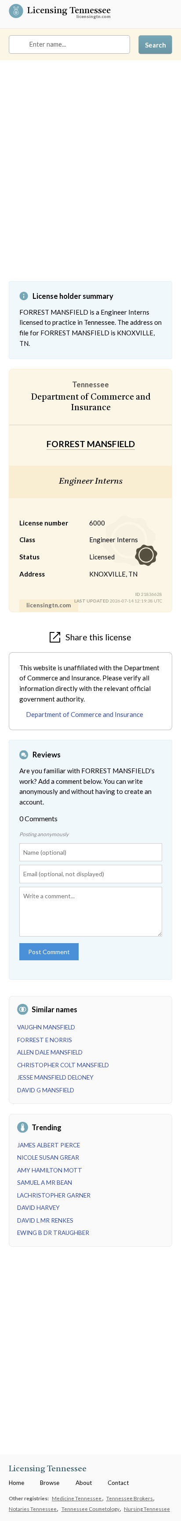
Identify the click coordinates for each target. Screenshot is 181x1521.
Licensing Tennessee (69, 11)
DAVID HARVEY (38, 1207)
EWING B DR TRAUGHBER (53, 1232)
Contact (118, 1482)
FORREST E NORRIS (44, 1039)
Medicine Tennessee (77, 1498)
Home (16, 1482)
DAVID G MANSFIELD (45, 1090)
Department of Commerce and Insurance (84, 714)
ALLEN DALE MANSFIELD (50, 1052)
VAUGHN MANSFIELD (46, 1027)
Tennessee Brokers (130, 1498)
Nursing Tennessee (147, 1509)
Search (155, 45)
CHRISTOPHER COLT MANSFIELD (63, 1065)
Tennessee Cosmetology (91, 1509)
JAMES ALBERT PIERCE (48, 1145)
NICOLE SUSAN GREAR (48, 1157)
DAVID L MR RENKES (45, 1220)
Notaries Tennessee (33, 1509)
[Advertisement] (90, 177)
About (84, 1482)
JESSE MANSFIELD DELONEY (55, 1077)
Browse (49, 1482)
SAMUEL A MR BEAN (44, 1182)
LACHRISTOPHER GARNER (53, 1195)
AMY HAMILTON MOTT (49, 1170)
